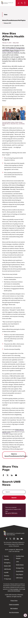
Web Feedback (14, 608)
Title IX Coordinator (14, 589)
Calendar (6, 559)
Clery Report (19, 574)
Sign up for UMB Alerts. (11, 513)
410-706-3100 (16, 551)
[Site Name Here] (7, 2)
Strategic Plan (20, 568)
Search (14, 497)
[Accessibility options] (25, 615)
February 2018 (7, 23)
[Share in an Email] (16, 475)
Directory (6, 575)
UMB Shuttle (7, 569)
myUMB (6, 572)
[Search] (21, 3)
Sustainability (19, 571)
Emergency (7, 562)
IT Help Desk (7, 579)
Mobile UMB (7, 566)
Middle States (20, 565)
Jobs (17, 561)
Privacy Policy (14, 600)
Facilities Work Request (20, 557)
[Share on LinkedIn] (12, 475)
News (5, 14)
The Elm (6, 556)
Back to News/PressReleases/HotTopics (15, 455)
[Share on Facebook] (3, 475)
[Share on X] (7, 475)
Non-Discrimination (14, 612)
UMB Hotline (19, 578)
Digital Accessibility (14, 604)
